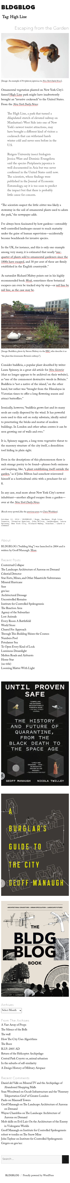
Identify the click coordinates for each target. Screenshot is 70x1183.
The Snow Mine (32, 1134)
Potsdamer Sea (9, 642)
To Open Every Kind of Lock (18, 647)
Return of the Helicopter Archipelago (22, 1054)
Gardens (45, 519)
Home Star (7, 660)
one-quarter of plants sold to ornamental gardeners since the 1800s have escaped (34, 257)
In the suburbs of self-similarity (18, 1063)
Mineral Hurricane (11, 582)
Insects (5, 521)
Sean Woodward (10, 1092)
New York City (18, 523)
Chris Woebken (50, 512)
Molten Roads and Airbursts (17, 655)
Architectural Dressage (14, 595)
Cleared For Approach (13, 629)
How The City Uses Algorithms (19, 1039)
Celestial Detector (11, 574)
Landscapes (52, 521)
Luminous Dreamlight (14, 651)
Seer (3, 587)
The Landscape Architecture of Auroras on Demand (30, 569)
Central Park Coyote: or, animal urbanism (24, 1058)
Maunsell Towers (21, 1100)
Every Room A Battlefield (16, 621)
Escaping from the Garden (42, 28)
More (33, 550)
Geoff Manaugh (10, 1104)
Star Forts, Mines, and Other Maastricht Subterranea (31, 578)
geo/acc (5, 591)
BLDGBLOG (18, 7)
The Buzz (6, 1044)
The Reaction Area (11, 608)
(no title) (6, 664)
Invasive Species (20, 521)
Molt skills (7, 1122)
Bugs (37, 519)
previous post (33, 512)
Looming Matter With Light (18, 668)
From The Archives (15, 1020)
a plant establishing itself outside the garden (35, 472)
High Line (15, 95)
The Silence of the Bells (14, 1029)
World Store (8, 625)
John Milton (38, 521)
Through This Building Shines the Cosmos (25, 634)
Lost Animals (9, 617)
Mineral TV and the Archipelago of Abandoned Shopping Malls (33, 1085)
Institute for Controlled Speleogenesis (22, 604)
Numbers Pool (9, 638)
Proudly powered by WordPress (38, 1176)
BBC (48, 351)
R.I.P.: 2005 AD (10, 1049)
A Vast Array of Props (13, 1025)
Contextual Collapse (12, 565)
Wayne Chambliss (11, 1113)
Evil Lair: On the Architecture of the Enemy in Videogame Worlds (36, 1124)
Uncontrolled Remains (14, 599)
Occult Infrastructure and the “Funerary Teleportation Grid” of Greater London (36, 1094)
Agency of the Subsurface (15, 612)
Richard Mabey (35, 523)
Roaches (50, 523)
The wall (5, 1034)
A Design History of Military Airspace (23, 1068)
